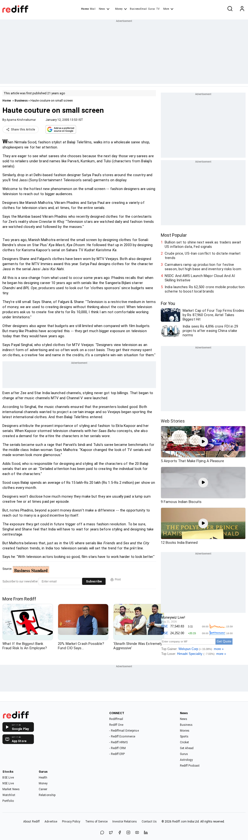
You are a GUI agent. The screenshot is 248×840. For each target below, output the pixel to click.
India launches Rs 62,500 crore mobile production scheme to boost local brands (205, 289)
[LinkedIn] (146, 833)
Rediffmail (116, 719)
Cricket (184, 742)
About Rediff (31, 821)
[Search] (229, 9)
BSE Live (8, 777)
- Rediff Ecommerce (122, 736)
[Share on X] (111, 833)
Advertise (51, 821)
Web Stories (173, 421)
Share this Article (23, 129)
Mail (92, 8)
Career (43, 789)
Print (118, 579)
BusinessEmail (138, 8)
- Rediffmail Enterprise (124, 730)
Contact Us (149, 821)
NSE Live (8, 783)
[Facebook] (120, 833)
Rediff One (116, 725)
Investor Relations (124, 821)
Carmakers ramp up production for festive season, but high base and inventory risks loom (203, 266)
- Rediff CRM (117, 748)
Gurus (151, 8)
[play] (203, 442)
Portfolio (8, 801)
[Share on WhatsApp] (102, 833)
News (102, 8)
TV (158, 8)
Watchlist (8, 795)
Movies (185, 730)
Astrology (186, 760)
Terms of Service (96, 821)
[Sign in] (242, 9)
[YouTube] (137, 833)
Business (21, 100)
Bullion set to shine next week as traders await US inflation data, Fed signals (203, 244)
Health (43, 777)
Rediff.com (179, 821)
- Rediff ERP (117, 754)
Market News (11, 789)
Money (119, 8)
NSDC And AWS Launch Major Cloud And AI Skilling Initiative (200, 278)
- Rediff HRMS (118, 742)
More (166, 8)
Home (85, 8)
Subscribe (94, 581)
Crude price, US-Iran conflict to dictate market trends (202, 255)
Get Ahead (187, 748)
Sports (184, 736)
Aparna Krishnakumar (21, 119)
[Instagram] (128, 833)
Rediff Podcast (190, 765)
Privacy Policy (71, 821)
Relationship (47, 795)
